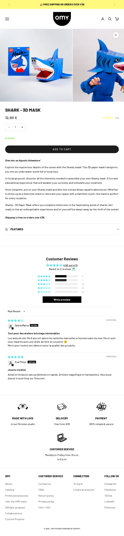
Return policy (46, 495)
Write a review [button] (62, 299)
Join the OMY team (16, 501)
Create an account (83, 489)
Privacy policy (46, 501)
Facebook (110, 489)
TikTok (108, 495)
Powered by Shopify (71, 529)
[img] (15, 320)
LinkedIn (109, 501)
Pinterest (109, 507)
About (8, 483)
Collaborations (13, 513)
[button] (44, 276)
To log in (78, 483)
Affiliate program (15, 507)
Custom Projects (14, 519)
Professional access (16, 495)
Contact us (44, 483)
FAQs (41, 489)
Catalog (9, 489)
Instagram (110, 483)
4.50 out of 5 (70, 265)
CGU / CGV (44, 507)
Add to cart (62, 149)
